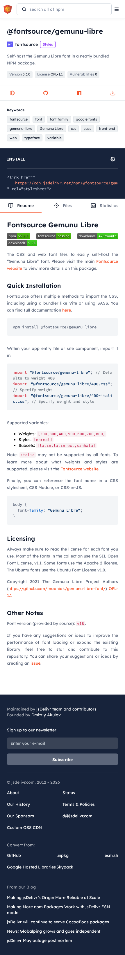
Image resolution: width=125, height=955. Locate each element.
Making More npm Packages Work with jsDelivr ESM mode (58, 909)
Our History (18, 804)
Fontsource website (79, 469)
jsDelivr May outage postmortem (39, 940)
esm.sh (111, 855)
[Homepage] (12, 93)
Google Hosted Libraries (31, 867)
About (13, 792)
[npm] (79, 93)
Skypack (64, 867)
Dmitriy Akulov (46, 714)
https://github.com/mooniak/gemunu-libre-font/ (57, 588)
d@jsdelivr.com (77, 816)
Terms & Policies (79, 804)
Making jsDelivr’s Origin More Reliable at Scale (53, 897)
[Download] (113, 93)
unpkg (62, 855)
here (66, 310)
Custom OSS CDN (24, 827)
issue (35, 663)
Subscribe (62, 759)
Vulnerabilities (83, 74)
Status (69, 792)
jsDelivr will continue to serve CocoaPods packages (58, 922)
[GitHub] (45, 93)
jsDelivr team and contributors (66, 709)
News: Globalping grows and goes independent (53, 931)
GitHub (14, 855)
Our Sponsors (20, 816)
